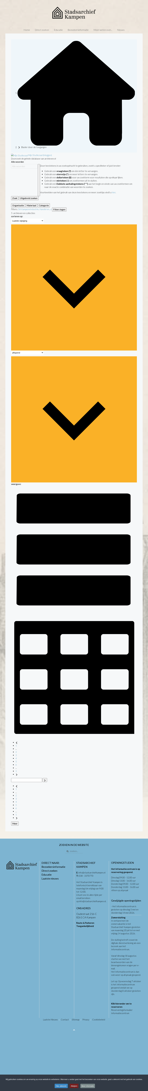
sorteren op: (17, 216)
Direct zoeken (42, 29)
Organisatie (18, 205)
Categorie (44, 205)
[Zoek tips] (39, 180)
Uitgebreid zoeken (28, 198)
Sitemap (75, 1019)
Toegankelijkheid (85, 926)
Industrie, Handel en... (40, 209)
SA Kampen (23, 209)
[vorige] (16, 742)
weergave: (16, 484)
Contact (65, 1019)
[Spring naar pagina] (44, 780)
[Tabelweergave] (74, 675)
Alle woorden (17, 161)
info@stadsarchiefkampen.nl (92, 872)
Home (27, 29)
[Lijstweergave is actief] (74, 549)
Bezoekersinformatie (78, 29)
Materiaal (31, 205)
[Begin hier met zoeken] (76, 93)
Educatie (58, 29)
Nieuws (121, 29)
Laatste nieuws (50, 878)
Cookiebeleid (98, 1019)
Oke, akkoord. (61, 1086)
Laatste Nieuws (50, 1019)
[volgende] (16, 774)
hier (113, 192)
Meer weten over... (103, 29)
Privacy (85, 1019)
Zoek (14, 198)
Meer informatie (88, 1086)
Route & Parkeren (85, 923)
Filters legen (59, 209)
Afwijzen (74, 1086)
